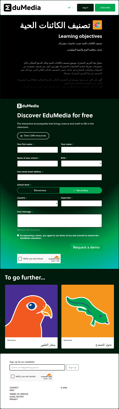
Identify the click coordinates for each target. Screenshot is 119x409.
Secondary (80, 190)
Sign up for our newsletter (22, 362)
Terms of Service (19, 394)
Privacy (14, 399)
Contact (14, 387)
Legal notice (17, 396)
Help (12, 390)
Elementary (38, 190)
